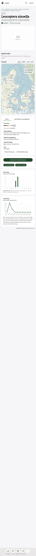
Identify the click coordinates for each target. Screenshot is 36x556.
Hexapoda (16, 9)
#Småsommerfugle (14, 23)
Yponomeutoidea (5, 10)
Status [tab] (7, 119)
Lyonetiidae (12, 10)
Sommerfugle (26, 9)
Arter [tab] (32, 62)
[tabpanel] (18, 138)
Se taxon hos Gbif (20, 165)
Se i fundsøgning (9, 165)
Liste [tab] (28, 62)
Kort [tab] (19, 62)
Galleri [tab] (23, 62)
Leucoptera (18, 10)
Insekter (21, 9)
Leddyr (12, 9)
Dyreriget (7, 9)
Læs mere (6, 128)
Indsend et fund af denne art (18, 160)
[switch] (11, 112)
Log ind (31, 3)
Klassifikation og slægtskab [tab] (22, 119)
